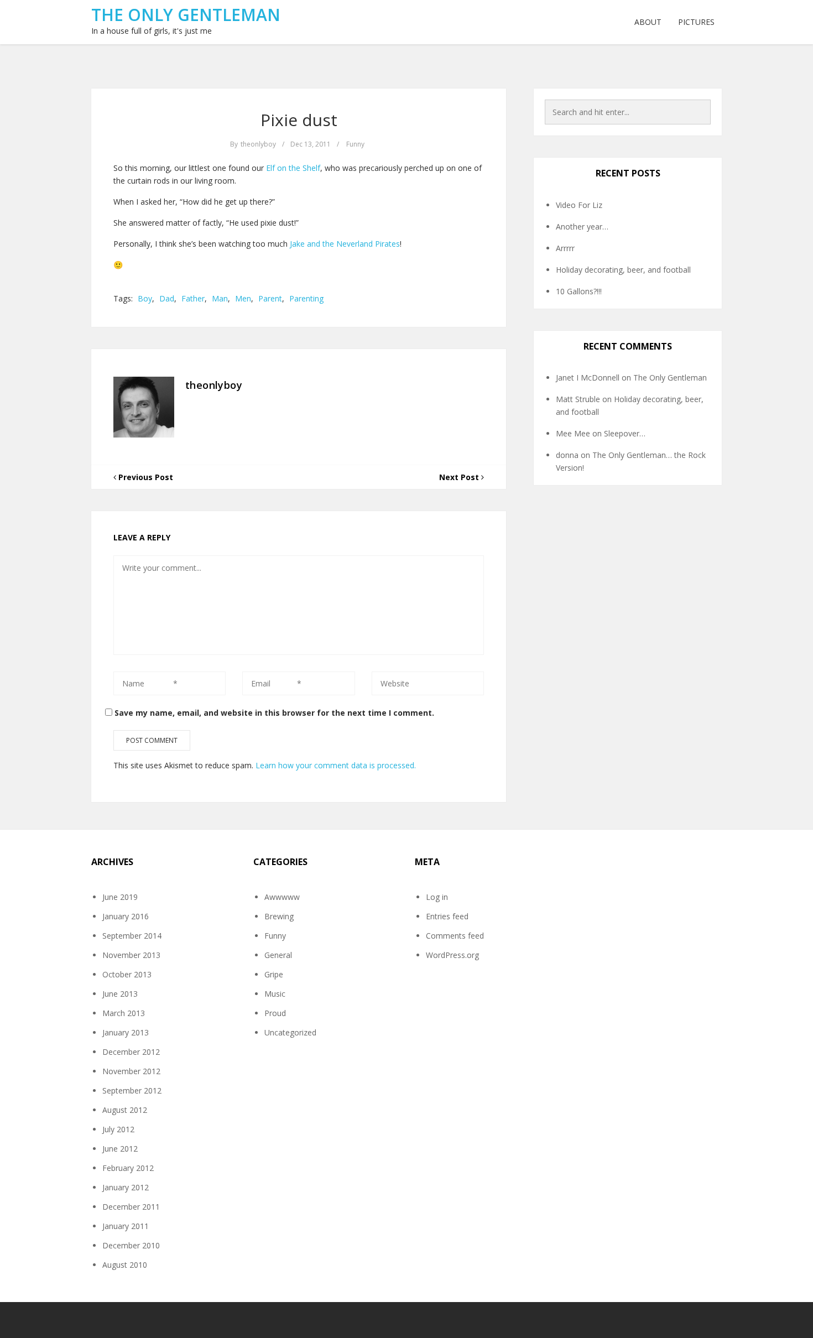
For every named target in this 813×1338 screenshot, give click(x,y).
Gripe (273, 974)
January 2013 (125, 1032)
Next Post (460, 477)
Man (220, 298)
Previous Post (144, 477)
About (647, 22)
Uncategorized (290, 1032)
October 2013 (127, 974)
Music (274, 993)
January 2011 (125, 1226)
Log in (437, 897)
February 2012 (128, 1168)
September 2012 (131, 1090)
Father (193, 298)
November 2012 (131, 1071)
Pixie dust (298, 119)
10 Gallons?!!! (579, 291)
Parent (270, 298)
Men (243, 298)
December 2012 (131, 1052)
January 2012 (125, 1187)
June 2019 (120, 897)
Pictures (696, 22)
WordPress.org (452, 955)
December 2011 (131, 1206)
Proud (275, 1013)
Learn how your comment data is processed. (336, 765)
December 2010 (131, 1245)
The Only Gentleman (185, 14)
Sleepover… (624, 433)
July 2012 (118, 1129)
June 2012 (120, 1148)
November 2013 (131, 955)
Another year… (582, 226)
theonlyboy (258, 144)
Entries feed (447, 916)
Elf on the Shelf (293, 168)
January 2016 (125, 916)
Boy (145, 298)
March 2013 (123, 1013)
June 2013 (120, 993)
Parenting (306, 298)
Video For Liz (579, 205)
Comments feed (455, 935)
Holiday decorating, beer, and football (623, 269)
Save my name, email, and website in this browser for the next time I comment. (274, 712)
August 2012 (124, 1110)
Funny (355, 144)
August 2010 (124, 1264)
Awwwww (282, 897)
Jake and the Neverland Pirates (345, 243)
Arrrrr (565, 248)
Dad (166, 298)
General (278, 955)
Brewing (279, 916)
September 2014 (131, 935)
